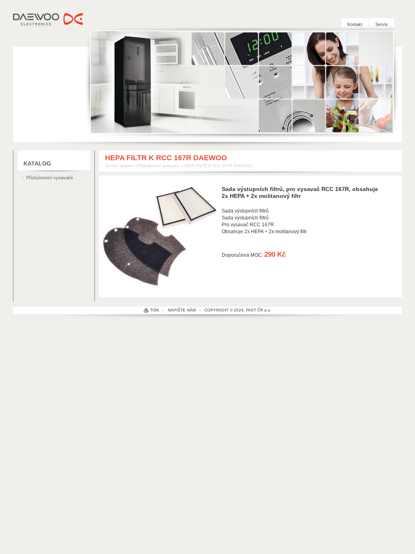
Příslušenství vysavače (49, 177)
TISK (154, 310)
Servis (381, 24)
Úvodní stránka (119, 165)
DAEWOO (49, 19)
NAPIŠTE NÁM (182, 310)
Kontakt (354, 24)
